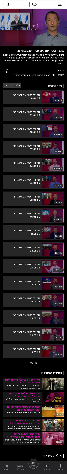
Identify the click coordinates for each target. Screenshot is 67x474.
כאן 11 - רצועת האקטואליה (45, 75)
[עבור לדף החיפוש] (7, 4)
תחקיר (17, 75)
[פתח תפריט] (59, 4)
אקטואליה (26, 75)
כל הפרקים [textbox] (14, 85)
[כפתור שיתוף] (6, 71)
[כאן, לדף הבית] (32, 4)
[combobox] (12, 85)
